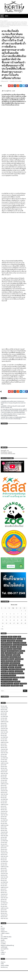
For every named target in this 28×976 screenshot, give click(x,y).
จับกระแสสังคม (18, 81)
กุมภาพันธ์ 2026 (4, 716)
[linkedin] (21, 85)
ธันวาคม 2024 (4, 740)
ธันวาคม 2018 (4, 865)
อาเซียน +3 (3, 952)
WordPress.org (4, 967)
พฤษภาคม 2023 (4, 773)
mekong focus (4, 931)
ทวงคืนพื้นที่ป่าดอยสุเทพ (6, 649)
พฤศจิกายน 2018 (4, 866)
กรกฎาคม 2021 (4, 811)
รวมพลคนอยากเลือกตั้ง (15, 657)
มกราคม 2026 (4, 718)
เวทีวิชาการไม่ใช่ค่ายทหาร (7, 681)
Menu (6, 16)
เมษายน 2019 (4, 858)
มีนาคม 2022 (4, 797)
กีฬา (2, 935)
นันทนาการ (3, 942)
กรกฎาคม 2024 (4, 749)
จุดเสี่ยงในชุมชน (5, 646)
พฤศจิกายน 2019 (4, 846)
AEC (1, 926)
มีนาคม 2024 (4, 756)
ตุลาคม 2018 (3, 868)
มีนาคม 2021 (4, 818)
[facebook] (26, 85)
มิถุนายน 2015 (4, 916)
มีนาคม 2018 (4, 880)
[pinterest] (9, 85)
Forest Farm (4, 636)
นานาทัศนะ (3, 943)
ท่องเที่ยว (3, 940)
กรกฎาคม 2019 (4, 852)
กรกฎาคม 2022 (4, 790)
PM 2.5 (15, 636)
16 (25, 617)
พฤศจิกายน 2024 (4, 742)
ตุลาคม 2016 (3, 909)
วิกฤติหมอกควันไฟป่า (14, 663)
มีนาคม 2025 (4, 735)
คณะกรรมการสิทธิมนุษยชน (19, 642)
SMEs (19, 636)
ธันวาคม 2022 (4, 782)
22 (21, 620)
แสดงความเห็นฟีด (5, 965)
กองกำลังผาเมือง (11, 640)
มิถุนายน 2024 (4, 751)
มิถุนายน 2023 (4, 771)
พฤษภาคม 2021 (4, 814)
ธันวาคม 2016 (4, 906)
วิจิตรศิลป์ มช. (4, 665)
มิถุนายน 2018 (4, 875)
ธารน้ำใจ (3, 651)
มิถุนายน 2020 (4, 833)
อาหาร (2, 950)
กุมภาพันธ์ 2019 (4, 861)
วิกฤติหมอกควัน (4, 663)
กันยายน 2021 (4, 808)
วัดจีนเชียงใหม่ (9, 661)
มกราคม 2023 (4, 780)
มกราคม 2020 (4, 842)
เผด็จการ (22, 677)
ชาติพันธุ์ (19, 646)
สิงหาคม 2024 (4, 747)
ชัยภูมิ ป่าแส (13, 646)
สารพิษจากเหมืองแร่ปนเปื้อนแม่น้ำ (16, 669)
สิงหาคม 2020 (4, 830)
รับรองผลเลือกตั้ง (19, 659)
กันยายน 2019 (4, 849)
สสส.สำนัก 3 (4, 667)
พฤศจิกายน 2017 (4, 887)
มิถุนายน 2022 (4, 792)
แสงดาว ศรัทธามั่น (5, 685)
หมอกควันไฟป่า (18, 671)
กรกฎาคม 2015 (4, 915)
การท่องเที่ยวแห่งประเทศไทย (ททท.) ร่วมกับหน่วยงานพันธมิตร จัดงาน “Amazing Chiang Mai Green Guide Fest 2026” (13, 403)
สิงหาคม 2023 (4, 768)
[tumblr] (15, 85)
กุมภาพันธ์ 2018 (4, 882)
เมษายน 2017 (4, 899)
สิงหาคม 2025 (4, 726)
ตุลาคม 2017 (3, 889)
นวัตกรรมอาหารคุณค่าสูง (12, 651)
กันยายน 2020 (4, 828)
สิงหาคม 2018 (4, 871)
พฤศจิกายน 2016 (4, 908)
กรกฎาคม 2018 (4, 873)
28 (17, 623)
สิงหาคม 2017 (4, 892)
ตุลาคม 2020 (3, 827)
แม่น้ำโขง (16, 683)
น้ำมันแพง (22, 651)
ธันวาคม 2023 (4, 761)
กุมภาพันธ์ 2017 (4, 903)
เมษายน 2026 (4, 713)
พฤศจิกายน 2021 (4, 804)
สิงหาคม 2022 (4, 789)
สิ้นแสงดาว (3, 671)
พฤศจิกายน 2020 (4, 825)
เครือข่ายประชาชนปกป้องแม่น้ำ (8, 675)
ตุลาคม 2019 (3, 847)
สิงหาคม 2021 (4, 809)
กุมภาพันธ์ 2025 (4, 737)
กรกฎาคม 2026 (4, 707)
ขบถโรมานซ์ (19, 640)
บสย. (2, 653)
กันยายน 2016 (4, 911)
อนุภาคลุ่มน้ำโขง (4, 948)
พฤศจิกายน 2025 (4, 721)
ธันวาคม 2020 (4, 823)
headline (5, 20)
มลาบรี (2, 655)
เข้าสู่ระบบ (3, 962)
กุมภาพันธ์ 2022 (4, 799)
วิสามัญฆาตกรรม (13, 665)
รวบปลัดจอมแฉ (4, 657)
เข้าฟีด (2, 963)
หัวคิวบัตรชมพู (4, 673)
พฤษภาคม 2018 (4, 877)
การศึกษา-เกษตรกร (5, 933)
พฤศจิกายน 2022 (4, 783)
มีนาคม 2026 (4, 714)
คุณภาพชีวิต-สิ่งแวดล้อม (6, 936)
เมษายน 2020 (4, 837)
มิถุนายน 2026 (4, 709)
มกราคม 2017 (4, 904)
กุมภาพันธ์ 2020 (4, 840)
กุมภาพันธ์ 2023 (4, 778)
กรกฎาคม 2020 (4, 832)
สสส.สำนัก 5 (11, 667)
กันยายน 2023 (4, 766)
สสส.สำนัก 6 (18, 667)
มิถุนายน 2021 (4, 813)
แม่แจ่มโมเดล (23, 683)
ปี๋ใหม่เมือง (20, 653)
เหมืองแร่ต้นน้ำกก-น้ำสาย (7, 683)
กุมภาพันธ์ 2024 (4, 758)
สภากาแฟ (20, 665)
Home (1, 20)
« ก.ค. (2, 628)
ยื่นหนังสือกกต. (16, 655)
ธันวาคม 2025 (4, 720)
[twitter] (23, 85)
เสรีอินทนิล (17, 681)
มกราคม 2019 (4, 863)
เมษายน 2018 (4, 878)
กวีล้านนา (3, 640)
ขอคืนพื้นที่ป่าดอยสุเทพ (6, 642)
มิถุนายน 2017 (4, 896)
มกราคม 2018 (4, 884)
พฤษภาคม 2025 (4, 732)
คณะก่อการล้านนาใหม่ (6, 644)
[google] (12, 85)
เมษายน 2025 (4, 733)
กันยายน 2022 (4, 787)
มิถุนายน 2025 (4, 730)
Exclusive (3, 928)
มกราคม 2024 (4, 759)
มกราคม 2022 (4, 801)
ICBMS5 (10, 636)
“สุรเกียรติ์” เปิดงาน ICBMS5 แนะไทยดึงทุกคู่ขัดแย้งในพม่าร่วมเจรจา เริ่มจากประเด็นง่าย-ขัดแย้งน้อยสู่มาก (13, 418)
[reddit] (18, 85)
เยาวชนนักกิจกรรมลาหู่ (6, 679)
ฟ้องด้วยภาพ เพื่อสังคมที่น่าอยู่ (7, 945)
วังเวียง (2, 661)
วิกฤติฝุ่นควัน (17, 661)
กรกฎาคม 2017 (4, 894)
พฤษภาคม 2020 (4, 835)
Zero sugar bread (21, 638)
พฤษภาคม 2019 (4, 856)
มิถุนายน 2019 (4, 854)
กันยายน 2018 (4, 870)
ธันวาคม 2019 (4, 844)
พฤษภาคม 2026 (4, 711)
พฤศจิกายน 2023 (4, 763)
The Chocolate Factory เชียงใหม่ (8, 638)
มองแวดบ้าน (9, 655)
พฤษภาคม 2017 (4, 897)
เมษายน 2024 (4, 754)
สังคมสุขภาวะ (4, 669)
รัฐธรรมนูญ (11, 659)
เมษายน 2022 (4, 795)
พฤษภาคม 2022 (4, 794)
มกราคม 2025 (4, 739)
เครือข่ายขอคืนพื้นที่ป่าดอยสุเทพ (16, 673)
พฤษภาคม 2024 (4, 752)
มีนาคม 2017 (4, 901)
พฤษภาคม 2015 (4, 918)
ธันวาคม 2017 (4, 885)
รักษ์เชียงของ (4, 659)
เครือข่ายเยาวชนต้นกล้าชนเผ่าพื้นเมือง (9, 677)
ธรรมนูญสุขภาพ (17, 649)
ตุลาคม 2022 (3, 785)
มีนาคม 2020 (4, 839)
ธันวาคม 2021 (4, 802)
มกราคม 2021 (4, 821)
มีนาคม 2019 (4, 859)
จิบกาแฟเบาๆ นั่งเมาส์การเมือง (19, 644)
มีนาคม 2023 (4, 776)
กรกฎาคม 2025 (4, 728)
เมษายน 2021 (4, 816)
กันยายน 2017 (4, 890)
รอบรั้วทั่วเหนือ (4, 947)
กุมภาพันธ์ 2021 (4, 820)
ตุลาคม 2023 (3, 764)
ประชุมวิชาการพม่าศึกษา (10, 653)
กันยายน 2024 (4, 745)
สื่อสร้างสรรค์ (11, 671)
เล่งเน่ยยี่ (15, 679)
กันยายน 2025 (4, 725)
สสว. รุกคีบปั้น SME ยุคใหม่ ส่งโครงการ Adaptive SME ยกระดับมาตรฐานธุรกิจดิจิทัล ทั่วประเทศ (13, 414)
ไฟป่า (21, 685)
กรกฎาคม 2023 (4, 770)
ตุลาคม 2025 (3, 723)
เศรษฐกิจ (3, 954)
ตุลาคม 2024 (3, 744)
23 (25, 620)
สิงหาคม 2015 (4, 913)
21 (17, 620)
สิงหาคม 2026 (4, 706)
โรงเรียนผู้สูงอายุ (14, 685)
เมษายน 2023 (4, 775)
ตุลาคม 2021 (3, 806)
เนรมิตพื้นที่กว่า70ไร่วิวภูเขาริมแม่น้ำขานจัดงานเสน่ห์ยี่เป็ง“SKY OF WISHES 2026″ (13, 406)
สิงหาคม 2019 (4, 851)
